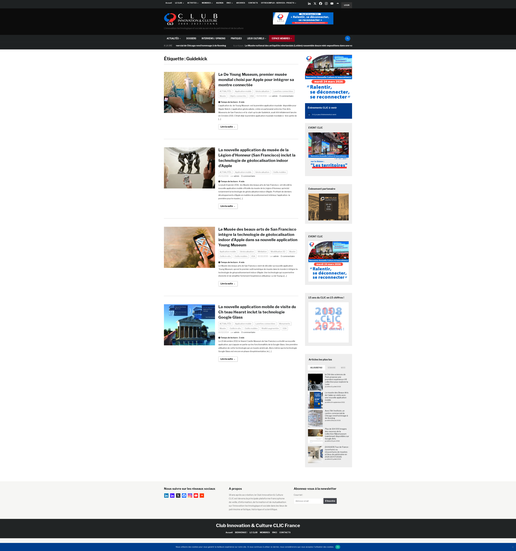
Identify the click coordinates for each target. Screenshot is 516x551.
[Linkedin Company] (309, 3)
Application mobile (243, 91)
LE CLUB (178, 3)
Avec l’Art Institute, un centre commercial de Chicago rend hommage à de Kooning (336, 414)
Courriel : (298, 495)
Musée (223, 96)
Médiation (262, 251)
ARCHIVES (240, 3)
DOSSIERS (191, 38)
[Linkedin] (172, 495)
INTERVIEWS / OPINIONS (213, 38)
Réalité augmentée (270, 328)
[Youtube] (332, 3)
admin (274, 96)
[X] (315, 3)
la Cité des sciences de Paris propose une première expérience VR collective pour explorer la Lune (336, 379)
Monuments (284, 324)
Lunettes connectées (283, 91)
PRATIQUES (236, 38)
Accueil (169, 3)
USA (252, 96)
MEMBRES (206, 3)
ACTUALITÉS (173, 38)
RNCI (229, 3)
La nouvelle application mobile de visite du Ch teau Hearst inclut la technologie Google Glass (257, 312)
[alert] (328, 114)
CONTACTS (253, 3)
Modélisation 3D (278, 251)
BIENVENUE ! (241, 532)
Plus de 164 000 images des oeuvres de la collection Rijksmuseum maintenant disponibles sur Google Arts (337, 434)
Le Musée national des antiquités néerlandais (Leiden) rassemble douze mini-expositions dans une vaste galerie (278, 45)
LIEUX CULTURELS (255, 38)
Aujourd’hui (316, 368)
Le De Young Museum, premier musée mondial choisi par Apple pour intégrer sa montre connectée (256, 79)
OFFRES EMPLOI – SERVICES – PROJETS (277, 3)
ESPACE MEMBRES (281, 38)
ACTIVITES (191, 3)
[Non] (512, 547)
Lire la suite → (228, 126)
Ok (338, 547)
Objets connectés (238, 96)
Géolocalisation (262, 91)
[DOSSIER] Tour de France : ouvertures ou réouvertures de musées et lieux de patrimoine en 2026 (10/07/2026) (337, 452)
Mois (343, 368)
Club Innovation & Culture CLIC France (258, 525)
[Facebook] (321, 3)
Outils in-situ (225, 256)
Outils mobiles (279, 172)
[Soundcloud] (338, 3)
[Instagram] (326, 3)
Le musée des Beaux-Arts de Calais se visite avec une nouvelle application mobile (336, 396)
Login (346, 5)
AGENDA (219, 3)
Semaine (332, 368)
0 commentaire (286, 96)
